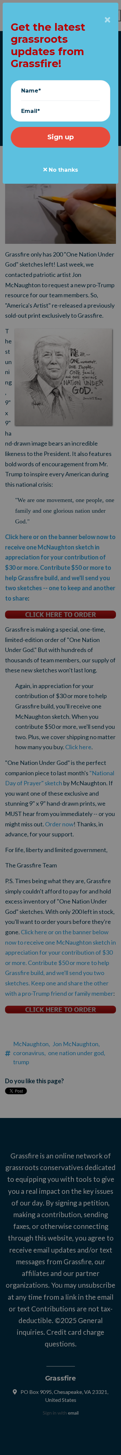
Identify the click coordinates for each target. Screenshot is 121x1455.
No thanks (62, 169)
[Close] (107, 20)
